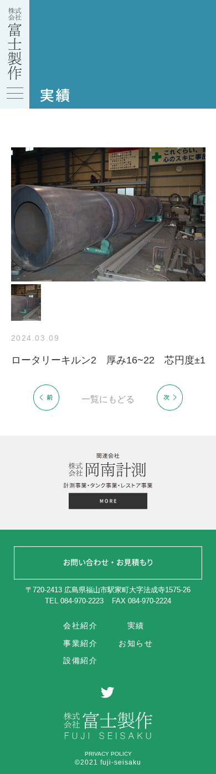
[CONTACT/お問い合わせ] (108, 564)
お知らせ (136, 643)
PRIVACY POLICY (108, 754)
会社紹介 (80, 625)
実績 (136, 625)
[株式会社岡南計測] (108, 502)
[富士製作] (15, 77)
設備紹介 (80, 661)
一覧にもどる (108, 399)
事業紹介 (80, 643)
